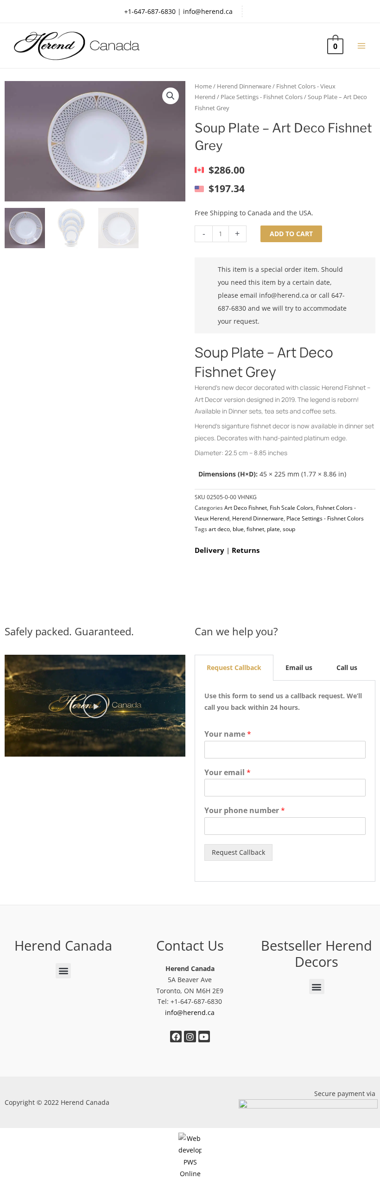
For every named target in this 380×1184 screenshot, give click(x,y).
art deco (219, 529)
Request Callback (238, 852)
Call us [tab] (346, 667)
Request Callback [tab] (234, 667)
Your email (227, 772)
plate (273, 529)
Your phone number (244, 810)
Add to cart (291, 233)
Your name (227, 734)
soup (289, 529)
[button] (170, 96)
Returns (246, 550)
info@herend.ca (208, 11)
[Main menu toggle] (362, 46)
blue (238, 529)
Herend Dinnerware (244, 86)
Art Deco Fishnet (245, 508)
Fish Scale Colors (291, 508)
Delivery (209, 550)
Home (203, 86)
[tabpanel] (285, 781)
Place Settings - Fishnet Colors (262, 97)
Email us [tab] (298, 667)
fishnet (255, 529)
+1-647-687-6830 (150, 11)
